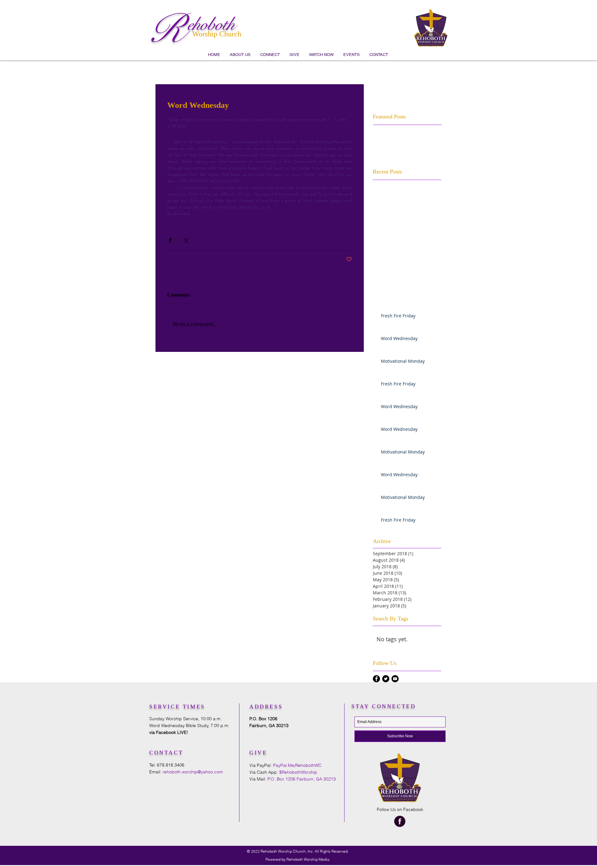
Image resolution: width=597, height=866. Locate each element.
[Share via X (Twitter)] (185, 240)
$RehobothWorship (298, 772)
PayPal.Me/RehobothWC (297, 765)
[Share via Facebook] (170, 240)
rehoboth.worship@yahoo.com (193, 772)
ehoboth (210, 24)
